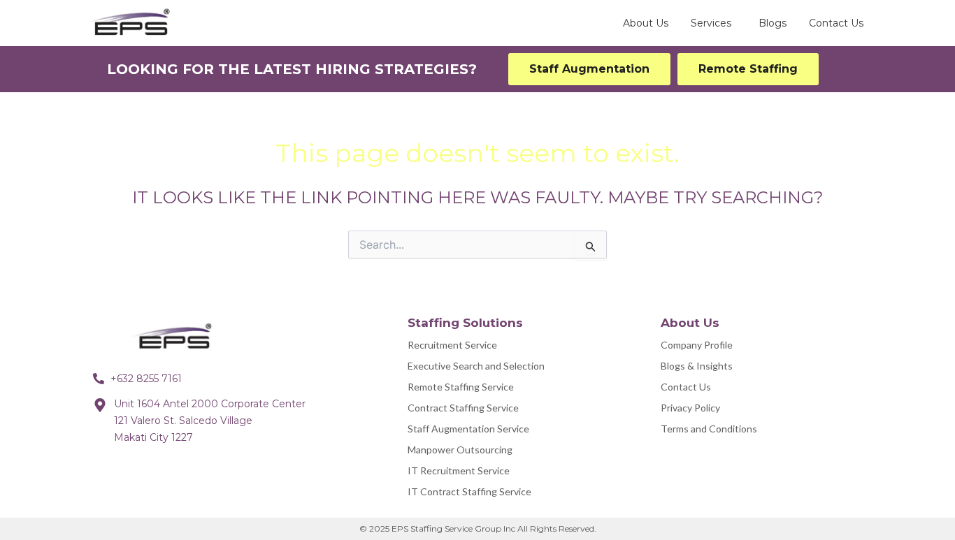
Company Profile (697, 345)
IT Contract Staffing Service (469, 491)
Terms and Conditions (709, 429)
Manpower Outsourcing (460, 449)
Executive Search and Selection (476, 366)
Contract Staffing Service (463, 408)
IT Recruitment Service (459, 470)
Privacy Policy (690, 408)
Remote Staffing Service (461, 387)
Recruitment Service (452, 345)
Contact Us (686, 387)
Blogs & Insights (697, 366)
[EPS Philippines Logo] (177, 337)
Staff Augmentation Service (468, 429)
